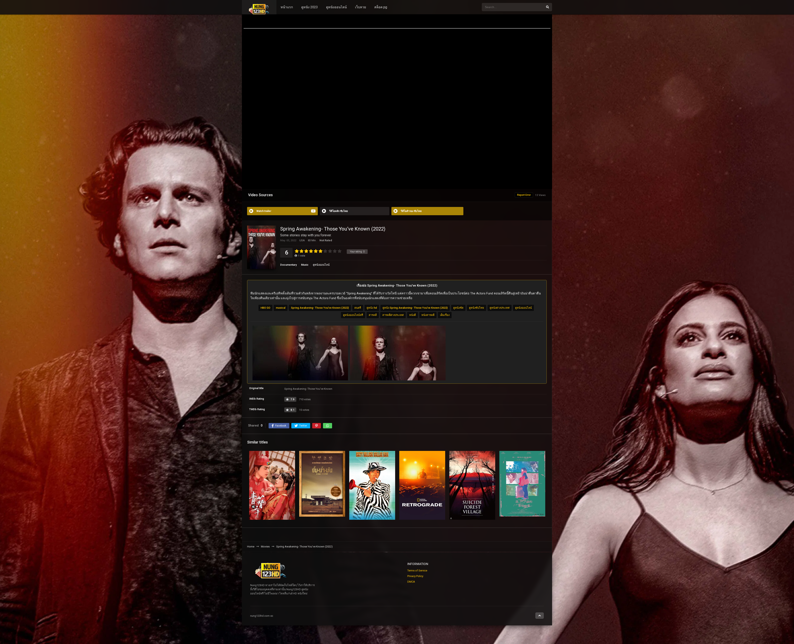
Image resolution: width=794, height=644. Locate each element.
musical (280, 307)
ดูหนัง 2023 (309, 7)
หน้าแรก (287, 7)
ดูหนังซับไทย (476, 307)
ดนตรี (357, 307)
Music (305, 264)
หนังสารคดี (427, 315)
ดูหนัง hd (372, 307)
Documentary (288, 264)
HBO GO (265, 307)
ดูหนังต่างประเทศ (499, 307)
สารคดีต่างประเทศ (393, 315)
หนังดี (412, 315)
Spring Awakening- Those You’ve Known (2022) (320, 307)
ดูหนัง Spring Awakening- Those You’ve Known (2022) (415, 307)
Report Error (524, 195)
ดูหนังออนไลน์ (336, 7)
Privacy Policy (415, 576)
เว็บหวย (360, 7)
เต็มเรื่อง (445, 315)
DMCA (411, 581)
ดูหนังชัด (458, 307)
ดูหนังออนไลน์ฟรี (353, 315)
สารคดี (373, 315)
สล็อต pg (380, 7)
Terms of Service (417, 570)
